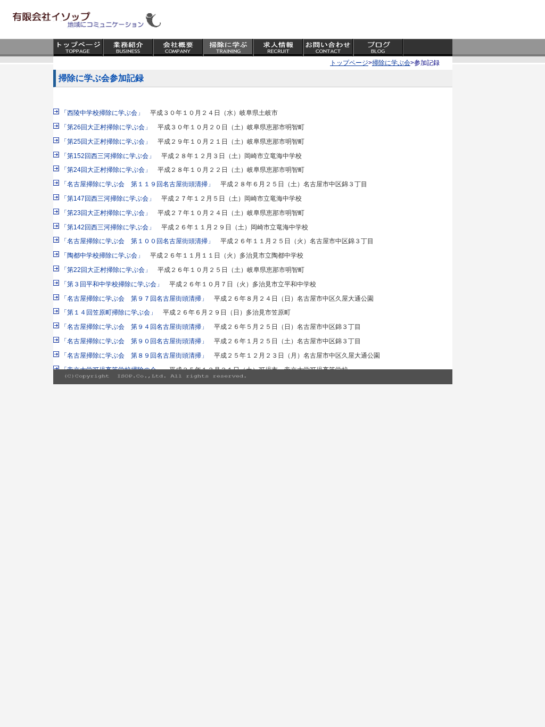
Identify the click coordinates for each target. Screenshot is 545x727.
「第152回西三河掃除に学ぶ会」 (108, 156)
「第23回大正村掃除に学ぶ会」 (106, 213)
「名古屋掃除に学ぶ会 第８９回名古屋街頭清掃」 (134, 355)
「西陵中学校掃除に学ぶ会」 (102, 113)
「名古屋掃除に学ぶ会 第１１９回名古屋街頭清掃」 (137, 184)
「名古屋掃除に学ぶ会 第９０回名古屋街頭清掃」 (134, 341)
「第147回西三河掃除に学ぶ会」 (108, 198)
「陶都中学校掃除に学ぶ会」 (102, 255)
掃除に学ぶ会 (391, 63)
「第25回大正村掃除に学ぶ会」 (106, 141)
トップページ (349, 63)
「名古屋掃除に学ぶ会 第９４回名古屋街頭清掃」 (134, 327)
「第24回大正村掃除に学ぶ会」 (106, 170)
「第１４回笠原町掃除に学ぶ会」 (108, 312)
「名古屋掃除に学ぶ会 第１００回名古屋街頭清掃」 (137, 241)
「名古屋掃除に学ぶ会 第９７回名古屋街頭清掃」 (134, 298)
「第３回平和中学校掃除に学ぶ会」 (112, 284)
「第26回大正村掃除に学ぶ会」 (106, 127)
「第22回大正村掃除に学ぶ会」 (106, 270)
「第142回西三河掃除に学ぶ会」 (108, 227)
